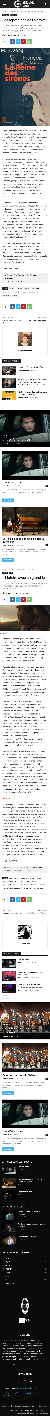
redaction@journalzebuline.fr (27, 1388)
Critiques (12, 12)
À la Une (5, 436)
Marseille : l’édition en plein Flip (30, 367)
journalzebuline (24, 370)
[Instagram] (25, 1381)
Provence (15, 295)
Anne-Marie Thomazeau (27, 385)
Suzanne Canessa (8, 545)
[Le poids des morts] (9, 1195)
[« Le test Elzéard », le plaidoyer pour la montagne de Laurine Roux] (9, 383)
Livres (39, 292)
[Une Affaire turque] (25, 428)
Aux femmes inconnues (38, 320)
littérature (31, 292)
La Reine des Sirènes (19, 292)
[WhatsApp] (29, 41)
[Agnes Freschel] (4, 35)
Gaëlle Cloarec (23, 397)
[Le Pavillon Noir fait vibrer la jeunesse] (9, 1215)
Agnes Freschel (13, 35)
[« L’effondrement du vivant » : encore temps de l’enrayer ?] (9, 395)
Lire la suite (8, 500)
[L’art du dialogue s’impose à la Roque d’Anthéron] (25, 521)
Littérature (13, 15)
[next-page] (7, 404)
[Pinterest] (23, 41)
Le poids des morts (25, 1192)
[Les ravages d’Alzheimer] (9, 1240)
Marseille (6, 295)
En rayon (20, 12)
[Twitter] (18, 41)
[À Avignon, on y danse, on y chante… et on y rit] (9, 1227)
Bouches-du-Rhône (15, 288)
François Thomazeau (32, 288)
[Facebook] (12, 41)
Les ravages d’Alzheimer (28, 1237)
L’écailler (6, 292)
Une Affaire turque (12, 482)
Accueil (4, 12)
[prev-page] (3, 404)
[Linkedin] (31, 1381)
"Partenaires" (13, 1364)
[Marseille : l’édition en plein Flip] (9, 370)
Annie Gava (6, 486)
